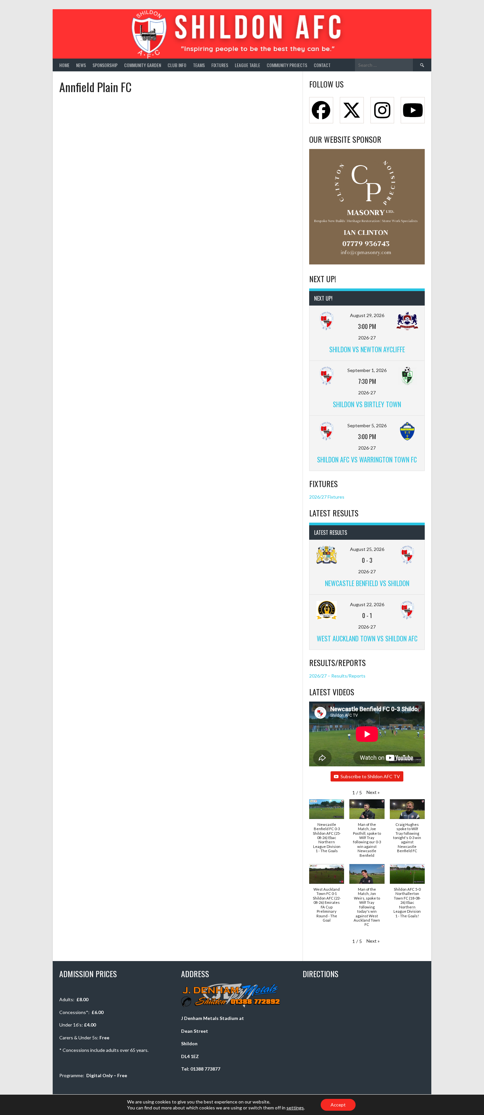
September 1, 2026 (367, 370)
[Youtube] (413, 110)
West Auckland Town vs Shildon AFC (367, 638)
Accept (338, 1104)
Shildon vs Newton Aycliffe (367, 349)
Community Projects (287, 65)
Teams (199, 65)
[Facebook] (321, 110)
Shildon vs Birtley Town (367, 404)
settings (295, 1107)
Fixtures (219, 65)
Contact (322, 65)
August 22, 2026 (367, 604)
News (81, 65)
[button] (373, 792)
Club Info (177, 65)
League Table (247, 65)
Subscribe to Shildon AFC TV (370, 776)
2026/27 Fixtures (326, 497)
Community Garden (142, 65)
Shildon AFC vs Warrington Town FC (367, 459)
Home (64, 65)
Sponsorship (105, 65)
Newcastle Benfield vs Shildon (367, 583)
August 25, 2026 (367, 549)
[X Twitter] (352, 110)
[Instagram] (382, 110)
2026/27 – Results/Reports (337, 676)
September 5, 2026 (367, 425)
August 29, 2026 (367, 315)
